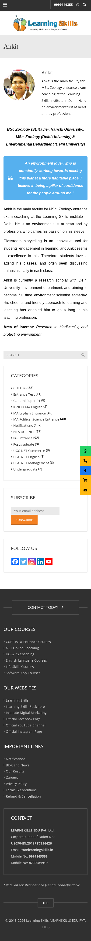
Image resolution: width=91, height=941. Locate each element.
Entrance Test (24, 394)
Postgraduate (23, 444)
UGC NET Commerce (29, 450)
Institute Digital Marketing (26, 712)
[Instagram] (32, 561)
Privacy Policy (16, 784)
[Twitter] (23, 561)
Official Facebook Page (23, 719)
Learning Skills (17, 700)
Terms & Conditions (21, 790)
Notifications (23, 425)
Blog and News (17, 765)
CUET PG (20, 388)
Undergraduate (25, 469)
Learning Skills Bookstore (25, 706)
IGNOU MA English (27, 406)
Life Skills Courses (20, 666)
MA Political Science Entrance (36, 419)
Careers (12, 777)
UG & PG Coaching (20, 654)
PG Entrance (22, 438)
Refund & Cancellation (23, 796)
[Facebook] (15, 561)
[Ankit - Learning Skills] (46, 23)
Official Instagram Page (24, 731)
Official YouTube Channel (26, 725)
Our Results (15, 771)
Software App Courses (23, 673)
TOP (46, 903)
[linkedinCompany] (40, 561)
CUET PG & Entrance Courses (28, 641)
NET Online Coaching (22, 648)
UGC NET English (26, 456)
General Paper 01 (26, 400)
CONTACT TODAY (44, 607)
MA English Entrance (29, 413)
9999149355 (63, 4)
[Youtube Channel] (48, 561)
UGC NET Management (31, 463)
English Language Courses (26, 660)
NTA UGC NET (24, 432)
